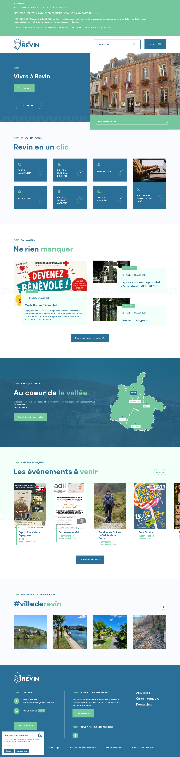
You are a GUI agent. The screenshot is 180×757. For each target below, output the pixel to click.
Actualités (143, 693)
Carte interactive (148, 698)
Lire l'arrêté (94, 13)
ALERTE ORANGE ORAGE (25, 7)
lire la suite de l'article (100, 27)
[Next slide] (39, 106)
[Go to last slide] (16, 106)
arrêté (76, 22)
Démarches (144, 704)
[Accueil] (50, 44)
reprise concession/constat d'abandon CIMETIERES (140, 284)
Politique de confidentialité (83, 747)
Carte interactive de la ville (30, 417)
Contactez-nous (25, 725)
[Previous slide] (157, 472)
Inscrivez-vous (83, 713)
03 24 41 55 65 (30, 711)
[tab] (24, 105)
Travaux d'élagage (134, 320)
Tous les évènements (90, 559)
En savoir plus (24, 88)
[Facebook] (163, 607)
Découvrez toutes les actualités (90, 338)
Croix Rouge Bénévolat (41, 305)
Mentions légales (53, 747)
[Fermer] (164, 18)
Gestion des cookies (113, 747)
